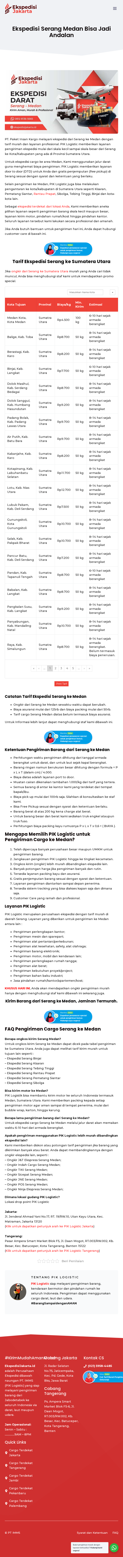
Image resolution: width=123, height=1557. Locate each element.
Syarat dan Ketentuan (92, 1532)
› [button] (84, 668)
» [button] (89, 668)
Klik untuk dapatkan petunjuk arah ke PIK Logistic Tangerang (52, 1251)
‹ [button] (38, 668)
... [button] (44, 668)
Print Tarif (61, 683)
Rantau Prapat (45, 194)
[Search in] (112, 292)
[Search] (106, 292)
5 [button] (73, 668)
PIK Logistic (40, 1283)
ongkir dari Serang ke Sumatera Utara (39, 271)
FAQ (115, 1532)
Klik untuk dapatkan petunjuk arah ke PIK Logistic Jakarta (49, 1226)
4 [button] (67, 668)
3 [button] (61, 668)
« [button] (33, 668)
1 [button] (50, 668)
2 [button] (55, 668)
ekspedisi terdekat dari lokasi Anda (44, 206)
